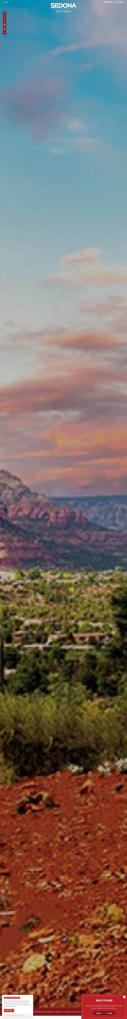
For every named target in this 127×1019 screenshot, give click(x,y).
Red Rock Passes (71, 1011)
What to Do (59, 1011)
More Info (9, 1010)
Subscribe (98, 1013)
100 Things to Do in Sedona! (44, 1011)
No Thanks (109, 1013)
